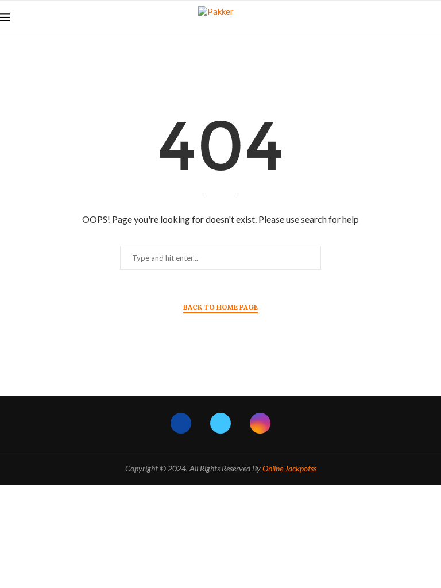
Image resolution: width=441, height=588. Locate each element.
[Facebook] (181, 423)
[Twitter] (220, 423)
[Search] (435, 17)
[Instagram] (260, 423)
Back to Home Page (220, 307)
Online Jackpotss (289, 468)
